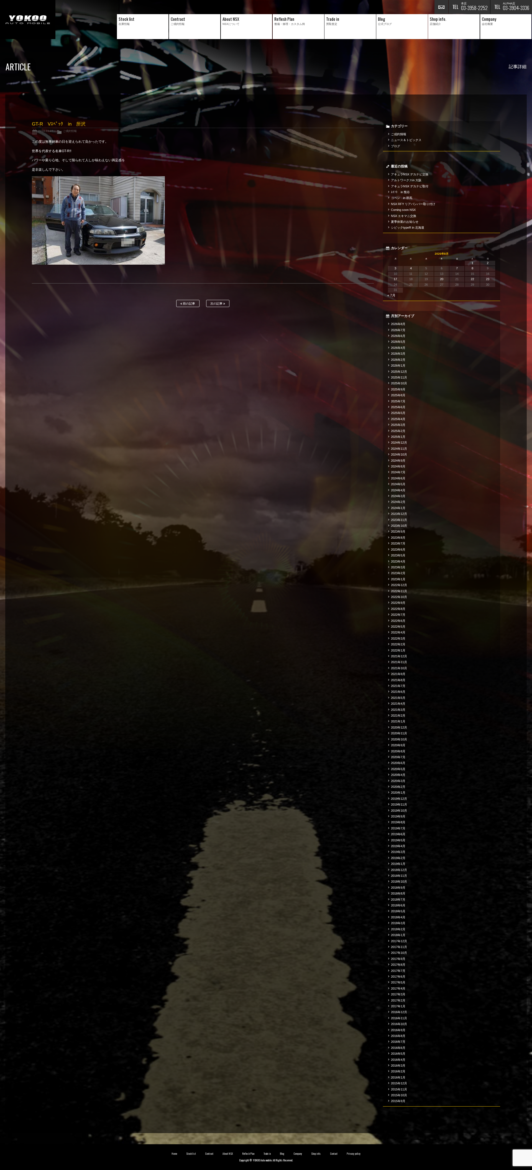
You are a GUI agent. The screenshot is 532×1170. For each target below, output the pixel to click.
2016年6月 (398, 1047)
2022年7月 (398, 614)
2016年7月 (398, 1041)
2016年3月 (398, 1065)
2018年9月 (398, 887)
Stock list (191, 1154)
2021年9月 (398, 674)
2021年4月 (398, 703)
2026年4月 (398, 347)
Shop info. (316, 1154)
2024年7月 (398, 472)
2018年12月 (399, 870)
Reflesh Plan (248, 1154)
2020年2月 (398, 786)
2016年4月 (398, 1059)
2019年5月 (398, 840)
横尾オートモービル (27, 19)
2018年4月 (398, 917)
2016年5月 (398, 1053)
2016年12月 (399, 1012)
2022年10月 (399, 597)
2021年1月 (398, 721)
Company (297, 1154)
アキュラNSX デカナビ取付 (409, 186)
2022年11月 (399, 591)
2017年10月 (399, 952)
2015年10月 (399, 1095)
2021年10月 (399, 668)
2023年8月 (398, 537)
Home (174, 1154)
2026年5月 (398, 341)
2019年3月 (398, 852)
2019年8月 (398, 822)
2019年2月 (398, 858)
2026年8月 (398, 324)
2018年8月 (398, 893)
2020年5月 (398, 769)
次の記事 (216, 303)
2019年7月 (398, 828)
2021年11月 (399, 662)
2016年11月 (399, 1018)
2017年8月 (398, 964)
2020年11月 (399, 733)
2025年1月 (398, 436)
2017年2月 (398, 1000)
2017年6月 (398, 976)
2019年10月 (399, 810)
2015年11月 (399, 1089)
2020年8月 (398, 751)
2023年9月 (398, 531)
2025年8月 (398, 395)
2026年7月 (398, 330)
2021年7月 (398, 686)
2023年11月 (399, 520)
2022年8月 (398, 608)
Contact (333, 1154)
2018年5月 (398, 911)
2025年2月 (398, 431)
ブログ (395, 146)
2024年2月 (398, 502)
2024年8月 (398, 466)
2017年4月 (398, 988)
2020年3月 (398, 781)
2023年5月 (398, 555)
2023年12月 (399, 513)
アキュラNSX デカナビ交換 (409, 174)
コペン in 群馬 (401, 198)
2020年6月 (398, 763)
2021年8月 (398, 680)
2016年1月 (398, 1077)
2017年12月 (399, 941)
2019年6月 (398, 834)
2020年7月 (398, 757)
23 (487, 279)
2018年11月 (399, 875)
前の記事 (188, 303)
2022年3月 (398, 638)
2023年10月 (399, 525)
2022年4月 (398, 632)
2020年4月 (398, 774)
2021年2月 (398, 715)
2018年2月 (398, 929)
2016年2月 (398, 1071)
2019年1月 (398, 863)
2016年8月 (398, 1036)
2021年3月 (398, 709)
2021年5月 (398, 697)
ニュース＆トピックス (406, 140)
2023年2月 (398, 573)
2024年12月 (399, 442)
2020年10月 (399, 739)
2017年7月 (398, 970)
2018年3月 (398, 923)
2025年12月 (399, 371)
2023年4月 (398, 561)
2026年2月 (398, 359)
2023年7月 (398, 543)
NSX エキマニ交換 (403, 216)
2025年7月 (398, 401)
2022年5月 (398, 626)
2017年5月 (398, 982)
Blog (282, 1154)
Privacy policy (353, 1154)
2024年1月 (398, 508)
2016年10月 (399, 1024)
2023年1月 (398, 579)
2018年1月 (398, 935)
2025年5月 (398, 413)
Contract (209, 1154)
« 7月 (391, 295)
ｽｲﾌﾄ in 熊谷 (400, 192)
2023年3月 (398, 567)
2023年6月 (398, 549)
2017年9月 (398, 958)
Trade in (267, 1154)
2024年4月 (398, 490)
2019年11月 (399, 804)
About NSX (227, 1154)
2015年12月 (399, 1083)
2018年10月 (399, 881)
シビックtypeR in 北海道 (407, 227)
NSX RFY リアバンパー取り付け (413, 204)
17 (395, 279)
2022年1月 (398, 650)
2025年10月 (399, 383)
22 (472, 279)
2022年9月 (398, 602)
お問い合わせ (441, 7)
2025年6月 (398, 407)
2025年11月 (399, 377)
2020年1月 (398, 792)
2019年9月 (398, 816)
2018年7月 (398, 899)
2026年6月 (398, 336)
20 (441, 279)
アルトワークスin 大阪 (406, 180)
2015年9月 (398, 1101)
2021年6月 (398, 691)
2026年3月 (398, 353)
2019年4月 (398, 846)
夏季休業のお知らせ (404, 221)
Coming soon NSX (403, 209)
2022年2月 (398, 644)
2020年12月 (399, 727)
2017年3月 (398, 994)
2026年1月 (398, 365)
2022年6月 (398, 620)
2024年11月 (399, 448)
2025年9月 (398, 389)
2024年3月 (398, 496)
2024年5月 (398, 484)
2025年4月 (398, 419)
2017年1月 (398, 1006)
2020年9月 (398, 745)
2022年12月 (399, 585)
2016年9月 (398, 1030)
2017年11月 (399, 947)
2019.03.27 (45, 130)
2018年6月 (398, 905)
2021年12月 (399, 656)
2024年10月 (399, 454)
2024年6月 (398, 478)
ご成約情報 (70, 130)
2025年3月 (398, 424)
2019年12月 (399, 798)
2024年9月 (398, 460)
